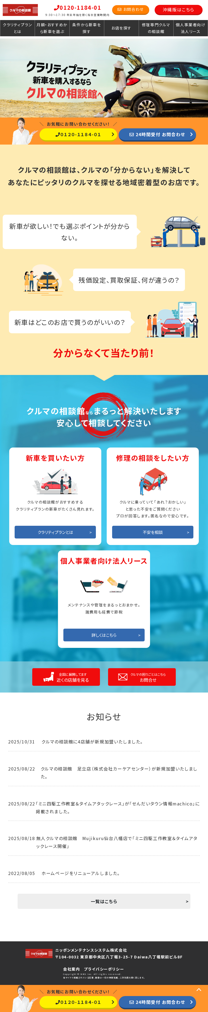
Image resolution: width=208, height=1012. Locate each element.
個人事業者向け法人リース (190, 28)
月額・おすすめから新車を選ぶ (52, 28)
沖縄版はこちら (178, 9)
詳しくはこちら (104, 635)
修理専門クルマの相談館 (156, 28)
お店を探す (121, 28)
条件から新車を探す (86, 28)
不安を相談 (153, 532)
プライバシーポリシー (104, 969)
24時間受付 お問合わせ (160, 134)
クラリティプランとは (17, 28)
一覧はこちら (104, 901)
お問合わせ (133, 9)
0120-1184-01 (80, 7)
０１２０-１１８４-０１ (80, 134)
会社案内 (71, 969)
